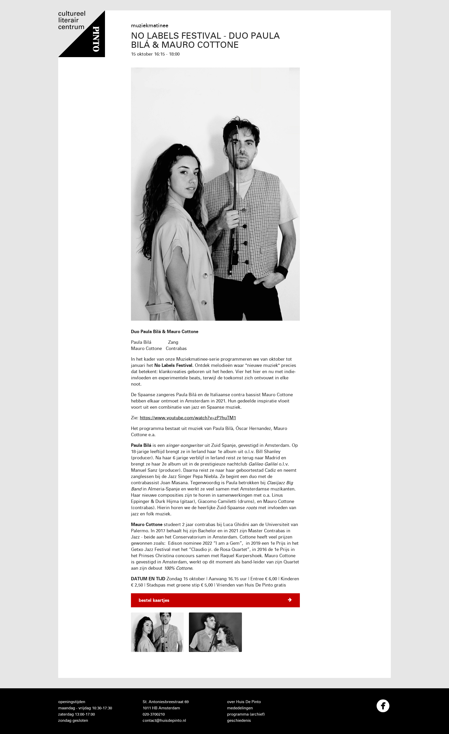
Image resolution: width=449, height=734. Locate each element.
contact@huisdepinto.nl (164, 720)
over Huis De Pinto (244, 701)
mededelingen (240, 707)
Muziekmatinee (149, 25)
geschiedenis (239, 720)
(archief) (257, 714)
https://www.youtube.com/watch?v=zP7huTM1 (188, 417)
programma (238, 714)
